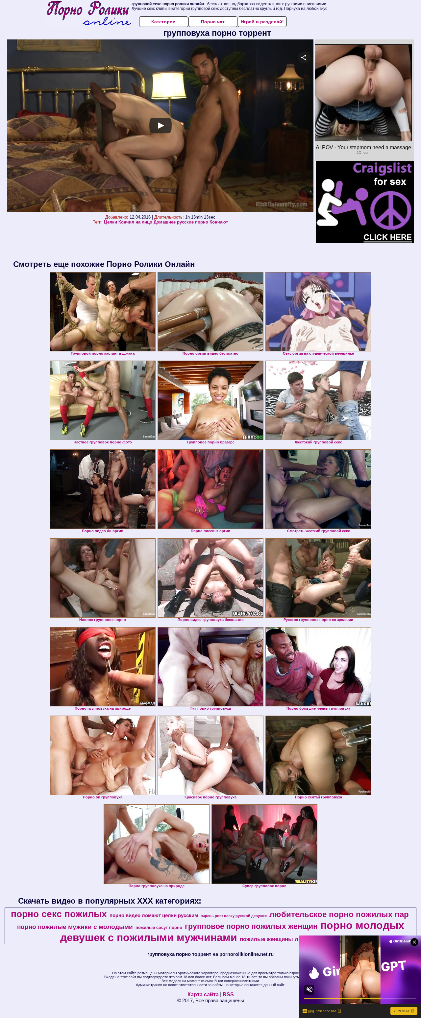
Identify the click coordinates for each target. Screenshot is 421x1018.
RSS (228, 994)
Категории (163, 21)
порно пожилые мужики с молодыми (75, 926)
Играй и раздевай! (262, 21)
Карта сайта (203, 994)
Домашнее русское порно (181, 222)
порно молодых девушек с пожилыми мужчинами (232, 931)
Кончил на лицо (135, 222)
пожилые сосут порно (159, 927)
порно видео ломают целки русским (154, 915)
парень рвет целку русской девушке (234, 916)
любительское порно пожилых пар (339, 914)
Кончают (219, 222)
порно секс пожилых (59, 914)
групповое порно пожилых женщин (251, 926)
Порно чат (213, 21)
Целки (110, 222)
